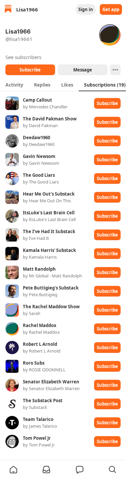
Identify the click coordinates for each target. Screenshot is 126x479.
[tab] (14, 84)
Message (82, 70)
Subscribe (30, 70)
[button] (13, 469)
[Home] (8, 9)
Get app (110, 9)
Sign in (85, 9)
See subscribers (23, 57)
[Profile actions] (115, 69)
